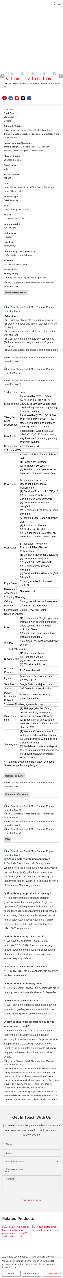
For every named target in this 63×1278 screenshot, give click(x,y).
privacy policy (9, 1267)
